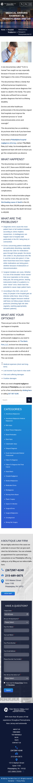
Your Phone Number (10, 643)
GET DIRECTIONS (14, 771)
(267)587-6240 (14, 570)
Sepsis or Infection (11, 504)
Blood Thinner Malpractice (13, 430)
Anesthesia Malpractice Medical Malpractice (15, 420)
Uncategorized (10, 517)
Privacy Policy (19, 683)
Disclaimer (11, 685)
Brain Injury (9, 439)
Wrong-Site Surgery (12, 522)
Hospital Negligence (12, 476)
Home (3, 30)
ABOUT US (16, 729)
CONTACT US (16, 743)
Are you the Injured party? (12, 619)
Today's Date (8, 610)
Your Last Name (9, 635)
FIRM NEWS (16, 732)
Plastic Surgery (10, 499)
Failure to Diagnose (12, 460)
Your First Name (9, 627)
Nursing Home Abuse (12, 494)
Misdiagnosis (10, 490)
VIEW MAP (8, 593)
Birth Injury (9, 425)
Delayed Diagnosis (11, 448)
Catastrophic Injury (11, 444)
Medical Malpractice (12, 480)
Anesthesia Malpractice (13, 414)
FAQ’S (16, 740)
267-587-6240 (13, 394)
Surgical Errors (10, 508)
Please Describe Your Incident (13, 659)
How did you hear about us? (12, 675)
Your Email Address (10, 651)
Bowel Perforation (11, 434)
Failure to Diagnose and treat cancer (15, 466)
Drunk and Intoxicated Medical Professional (15, 454)
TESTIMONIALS (17, 735)
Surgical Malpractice (12, 513)
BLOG (16, 737)
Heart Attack (9, 471)
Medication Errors (11, 485)
